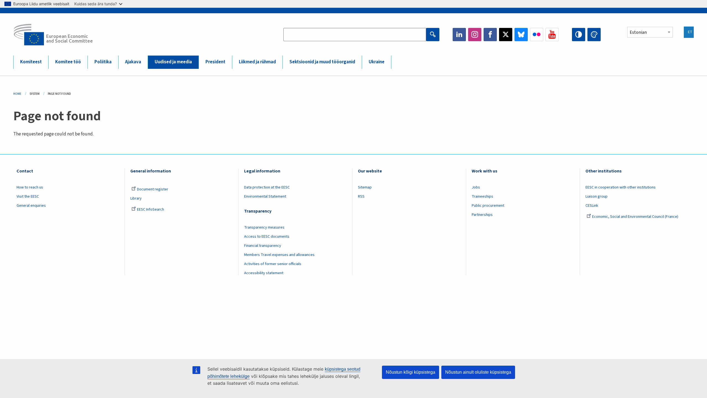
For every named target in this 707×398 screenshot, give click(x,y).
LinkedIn (459, 34)
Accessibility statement (263, 273)
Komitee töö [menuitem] (68, 62)
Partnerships (482, 215)
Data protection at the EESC (267, 187)
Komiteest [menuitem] (31, 62)
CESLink (591, 205)
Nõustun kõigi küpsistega (410, 372)
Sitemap (365, 187)
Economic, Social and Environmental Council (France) (635, 216)
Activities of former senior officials (272, 264)
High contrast (578, 34)
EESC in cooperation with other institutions (620, 187)
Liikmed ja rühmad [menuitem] (257, 62)
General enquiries (31, 205)
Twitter (505, 34)
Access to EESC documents (266, 236)
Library (136, 198)
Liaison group (596, 196)
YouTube (552, 34)
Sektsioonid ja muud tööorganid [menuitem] (322, 62)
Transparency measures (264, 227)
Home (17, 94)
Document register (152, 189)
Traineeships (482, 196)
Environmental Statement (265, 196)
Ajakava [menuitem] (133, 62)
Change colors (594, 34)
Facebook (490, 34)
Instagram (474, 34)
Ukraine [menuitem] (376, 62)
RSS (361, 196)
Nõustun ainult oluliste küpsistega (478, 372)
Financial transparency (262, 245)
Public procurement (488, 205)
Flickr (536, 34)
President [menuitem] (215, 62)
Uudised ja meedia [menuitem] (173, 62)
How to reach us (30, 187)
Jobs (476, 187)
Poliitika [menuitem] (103, 62)
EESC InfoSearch (150, 209)
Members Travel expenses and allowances (279, 255)
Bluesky (521, 34)
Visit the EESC (28, 196)
